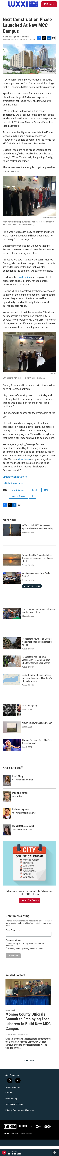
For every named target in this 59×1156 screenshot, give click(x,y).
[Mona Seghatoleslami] (7, 829)
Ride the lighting (29, 705)
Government (10, 1010)
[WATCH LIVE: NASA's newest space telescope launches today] (12, 530)
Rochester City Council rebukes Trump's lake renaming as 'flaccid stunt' (37, 558)
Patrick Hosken (20, 792)
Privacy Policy (11, 1099)
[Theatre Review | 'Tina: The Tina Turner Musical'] (12, 745)
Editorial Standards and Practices (19, 1110)
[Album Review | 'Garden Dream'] (12, 727)
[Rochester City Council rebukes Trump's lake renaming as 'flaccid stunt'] (12, 560)
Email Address (13, 930)
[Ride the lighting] (12, 710)
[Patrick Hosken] (7, 796)
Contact (8, 1093)
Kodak (34, 490)
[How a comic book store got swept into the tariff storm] (12, 613)
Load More (29, 1060)
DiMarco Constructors (15, 476)
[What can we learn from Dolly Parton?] (12, 578)
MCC (46, 490)
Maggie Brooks (18, 496)
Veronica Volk (10, 1035)
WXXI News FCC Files (14, 1104)
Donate (50, 4)
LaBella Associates (13, 483)
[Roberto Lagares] (7, 813)
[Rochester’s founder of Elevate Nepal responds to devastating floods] (12, 643)
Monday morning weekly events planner (25, 949)
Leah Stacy (17, 776)
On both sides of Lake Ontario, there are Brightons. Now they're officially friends (37, 678)
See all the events (29, 900)
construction (24, 277)
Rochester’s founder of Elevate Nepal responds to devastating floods (37, 642)
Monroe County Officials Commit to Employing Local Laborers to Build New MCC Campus (28, 1021)
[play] (4, 1152)
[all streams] (55, 1152)
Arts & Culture (18, 490)
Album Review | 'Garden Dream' (37, 723)
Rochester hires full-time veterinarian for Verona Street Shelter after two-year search (36, 660)
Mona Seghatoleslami (23, 825)
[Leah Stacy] (7, 780)
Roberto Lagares (20, 809)
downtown (24, 459)
